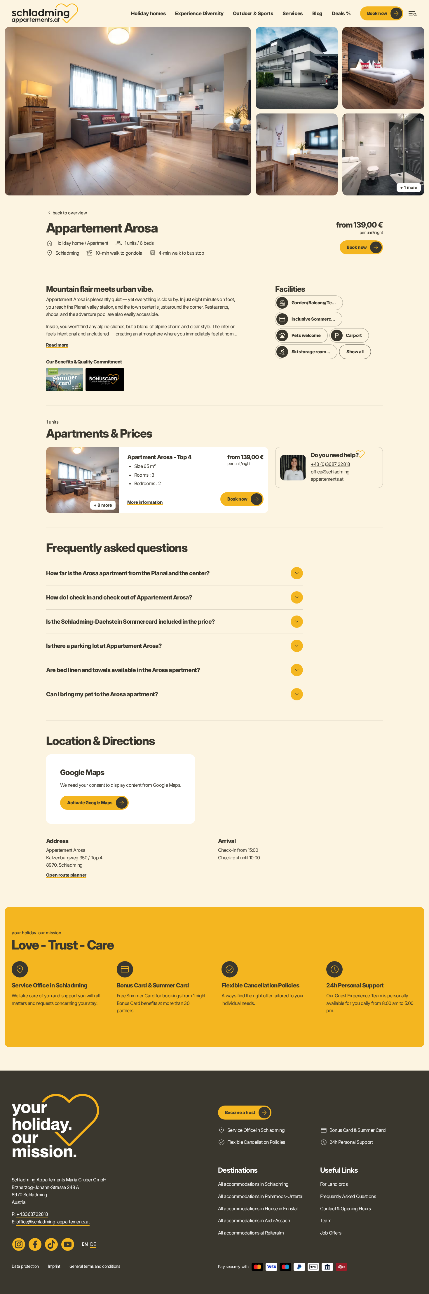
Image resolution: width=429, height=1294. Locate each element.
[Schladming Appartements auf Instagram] (19, 1244)
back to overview (70, 213)
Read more (57, 345)
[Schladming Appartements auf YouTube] (68, 1244)
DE (93, 1244)
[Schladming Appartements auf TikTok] (51, 1244)
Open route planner (66, 875)
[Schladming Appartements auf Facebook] (35, 1244)
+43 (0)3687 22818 (330, 464)
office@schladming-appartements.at (53, 1222)
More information (145, 502)
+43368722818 (32, 1214)
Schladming (67, 253)
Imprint (54, 1266)
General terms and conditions (94, 1266)
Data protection (25, 1266)
